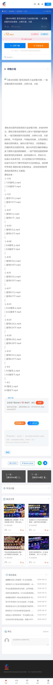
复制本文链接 (28, 463)
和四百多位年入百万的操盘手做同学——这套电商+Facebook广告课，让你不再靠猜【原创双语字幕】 (20, 606)
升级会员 (39, 45)
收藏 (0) (45, 34)
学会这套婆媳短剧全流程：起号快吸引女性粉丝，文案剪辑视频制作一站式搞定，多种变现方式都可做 (14, 553)
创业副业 (11, 11)
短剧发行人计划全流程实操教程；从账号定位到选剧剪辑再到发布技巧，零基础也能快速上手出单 (38, 521)
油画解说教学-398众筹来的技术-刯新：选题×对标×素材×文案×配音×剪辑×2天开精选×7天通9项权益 (20, 597)
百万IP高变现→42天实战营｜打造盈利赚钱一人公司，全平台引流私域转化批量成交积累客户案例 (20, 602)
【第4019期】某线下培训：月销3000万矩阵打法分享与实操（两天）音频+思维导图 (39, 477)
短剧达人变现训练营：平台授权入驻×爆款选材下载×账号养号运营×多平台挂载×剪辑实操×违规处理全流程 (20, 615)
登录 (48, 4)
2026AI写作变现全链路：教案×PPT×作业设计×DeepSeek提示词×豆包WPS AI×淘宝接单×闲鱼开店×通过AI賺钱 (20, 619)
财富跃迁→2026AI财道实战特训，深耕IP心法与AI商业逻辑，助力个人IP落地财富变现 (20, 611)
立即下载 (16, 45)
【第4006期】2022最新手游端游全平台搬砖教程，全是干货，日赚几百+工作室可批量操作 (14, 477)
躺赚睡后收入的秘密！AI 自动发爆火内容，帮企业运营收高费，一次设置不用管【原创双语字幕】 (14, 521)
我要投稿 (48, 11)
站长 (8, 26)
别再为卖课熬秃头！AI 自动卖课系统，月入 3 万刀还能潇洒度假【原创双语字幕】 (38, 553)
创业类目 (19, 11)
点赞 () (35, 34)
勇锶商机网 (11, 436)
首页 (5, 11)
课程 (7, 127)
